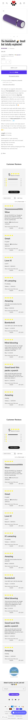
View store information (9, 84)
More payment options (14, 76)
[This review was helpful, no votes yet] (19, 228)
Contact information (11, 718)
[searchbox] (8, 198)
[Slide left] (10, 36)
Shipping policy (19, 716)
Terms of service (10, 716)
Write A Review (14, 192)
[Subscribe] (23, 689)
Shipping (3, 56)
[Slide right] (17, 36)
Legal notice (19, 718)
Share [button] (4, 153)
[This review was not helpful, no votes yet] (21, 228)
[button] (3, 3)
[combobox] (20, 201)
